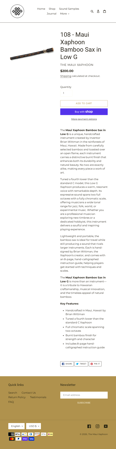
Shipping (65, 76)
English (15, 426)
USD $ (33, 426)
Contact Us (29, 392)
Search (12, 392)
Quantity (65, 86)
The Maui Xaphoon (98, 434)
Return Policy (17, 397)
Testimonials (38, 397)
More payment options (84, 119)
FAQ (11, 401)
